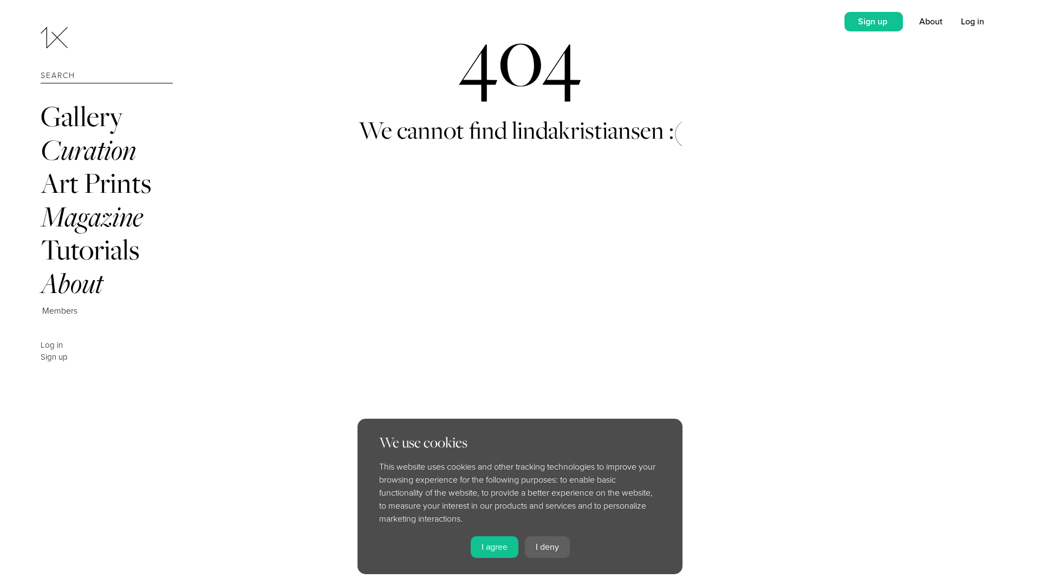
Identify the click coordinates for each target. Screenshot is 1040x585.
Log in (52, 345)
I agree (495, 547)
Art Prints (96, 183)
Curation (88, 150)
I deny (547, 547)
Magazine (92, 216)
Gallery (82, 116)
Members (59, 311)
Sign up (54, 357)
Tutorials (90, 249)
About (72, 283)
